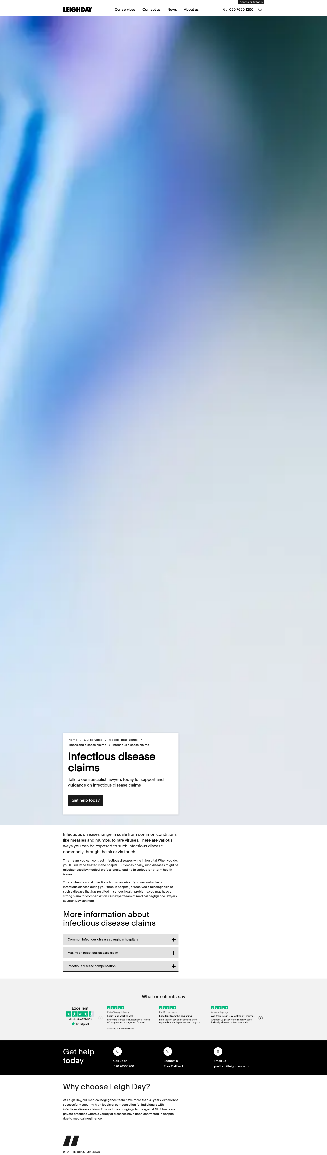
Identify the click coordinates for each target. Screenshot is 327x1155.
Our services (125, 9)
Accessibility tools (251, 2)
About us (191, 9)
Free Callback (174, 1066)
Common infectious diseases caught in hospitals (103, 939)
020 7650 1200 (124, 1066)
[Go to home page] (78, 10)
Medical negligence (123, 740)
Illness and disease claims (87, 745)
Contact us (151, 9)
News (172, 9)
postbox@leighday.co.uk (231, 1066)
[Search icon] (260, 9)
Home (72, 740)
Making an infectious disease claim (93, 952)
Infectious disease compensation (92, 966)
